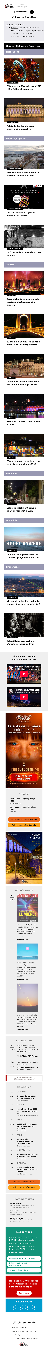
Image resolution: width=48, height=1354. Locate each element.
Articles (16, 33)
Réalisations (17, 30)
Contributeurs (24, 1327)
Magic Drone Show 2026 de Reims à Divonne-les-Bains (27, 1111)
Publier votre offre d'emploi (24, 825)
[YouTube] (34, 1307)
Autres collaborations (18, 1270)
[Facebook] (13, 1307)
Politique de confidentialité (20, 1331)
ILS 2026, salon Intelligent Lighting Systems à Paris (25, 1141)
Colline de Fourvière (25, 28)
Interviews (27, 33)
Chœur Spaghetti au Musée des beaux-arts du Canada (27, 1169)
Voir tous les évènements (24, 1182)
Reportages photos (34, 30)
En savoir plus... (23, 939)
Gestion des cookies (30, 1335)
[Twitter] (27, 1307)
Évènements (29, 36)
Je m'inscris (24, 1293)
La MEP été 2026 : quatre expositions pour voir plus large (27, 1126)
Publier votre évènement (24, 1187)
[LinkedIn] (20, 1307)
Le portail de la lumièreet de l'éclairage (23, 6)
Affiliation (33, 1331)
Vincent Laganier (16, 1203)
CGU (33, 1327)
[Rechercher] (32, 12)
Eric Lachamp (15, 1211)
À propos (15, 1327)
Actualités (16, 36)
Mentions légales (17, 1335)
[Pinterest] (14, 1322)
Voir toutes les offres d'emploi (24, 819)
